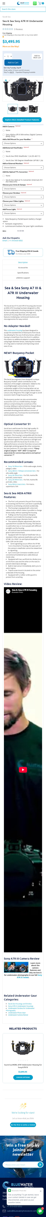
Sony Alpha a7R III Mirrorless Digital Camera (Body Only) (24, 135)
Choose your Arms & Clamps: (17, 184)
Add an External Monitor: (16, 163)
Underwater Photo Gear (17, 1013)
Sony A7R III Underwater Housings (20, 1006)
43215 (12, 72)
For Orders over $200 (23, 254)
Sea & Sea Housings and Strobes (20, 1004)
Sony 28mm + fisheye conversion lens (22, 471)
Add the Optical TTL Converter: (18, 172)
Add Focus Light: (12, 209)
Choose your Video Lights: (16, 201)
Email (5, 240)
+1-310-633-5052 (16, 240)
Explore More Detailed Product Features (22, 120)
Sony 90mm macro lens (16, 484)
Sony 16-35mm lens (15, 466)
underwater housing (14, 330)
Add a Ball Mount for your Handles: (17, 139)
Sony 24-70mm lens (15, 480)
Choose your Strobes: (14, 193)
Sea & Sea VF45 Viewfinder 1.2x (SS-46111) (23, 156)
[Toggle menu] (7, 3)
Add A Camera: (11, 126)
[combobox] (23, 9)
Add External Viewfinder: (16, 148)
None (8, 130)
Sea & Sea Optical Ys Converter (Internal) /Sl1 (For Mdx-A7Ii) (24, 181)
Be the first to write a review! (23, 1125)
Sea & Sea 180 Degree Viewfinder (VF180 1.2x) (24, 160)
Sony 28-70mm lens (15, 475)
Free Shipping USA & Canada (27, 251)
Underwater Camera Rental (18, 1015)
